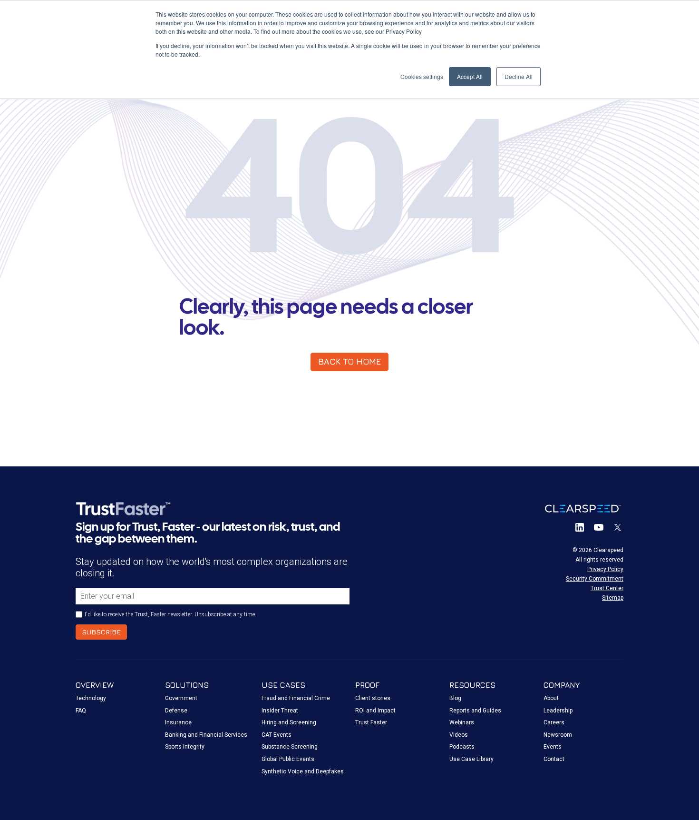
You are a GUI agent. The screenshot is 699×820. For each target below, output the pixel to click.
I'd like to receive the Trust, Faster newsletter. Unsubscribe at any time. (170, 614)
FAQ (81, 710)
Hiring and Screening (289, 722)
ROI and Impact (375, 710)
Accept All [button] (470, 76)
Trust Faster (371, 722)
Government (181, 698)
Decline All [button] (519, 76)
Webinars (461, 722)
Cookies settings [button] (421, 76)
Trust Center (607, 588)
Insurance (178, 722)
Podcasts (462, 746)
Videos (458, 734)
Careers (554, 722)
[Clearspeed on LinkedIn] (579, 527)
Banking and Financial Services (206, 734)
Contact (554, 759)
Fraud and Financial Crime (296, 698)
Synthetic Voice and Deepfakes (303, 771)
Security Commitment (594, 579)
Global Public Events (288, 759)
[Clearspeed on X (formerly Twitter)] (617, 527)
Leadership (558, 710)
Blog (455, 698)
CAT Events (276, 734)
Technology (91, 698)
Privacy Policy (605, 569)
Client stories (372, 698)
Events (553, 746)
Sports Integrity (184, 746)
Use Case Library (471, 759)
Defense (176, 710)
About (551, 698)
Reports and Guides (475, 710)
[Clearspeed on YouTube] (598, 527)
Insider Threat (280, 710)
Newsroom (558, 734)
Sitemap (612, 598)
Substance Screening (290, 746)
